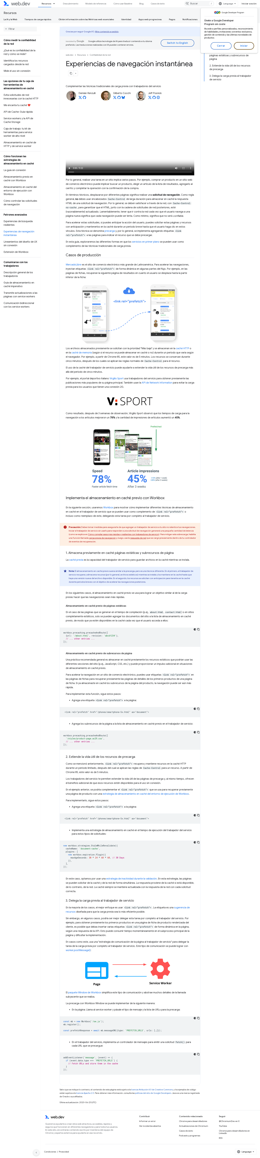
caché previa (76, 559)
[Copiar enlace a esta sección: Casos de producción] (103, 255)
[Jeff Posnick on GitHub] (154, 98)
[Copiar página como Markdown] (71, 73)
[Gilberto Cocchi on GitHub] (119, 98)
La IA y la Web (10, 19)
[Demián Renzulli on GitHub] (84, 98)
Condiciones (50, 1151)
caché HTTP (182, 348)
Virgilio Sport (117, 378)
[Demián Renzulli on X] (80, 98)
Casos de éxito (158, 3)
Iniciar (244, 45)
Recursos (46, 3)
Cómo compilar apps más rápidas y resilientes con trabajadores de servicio (123, 534)
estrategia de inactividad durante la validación (131, 878)
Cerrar (221, 45)
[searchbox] (20, 29)
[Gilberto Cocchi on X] (114, 98)
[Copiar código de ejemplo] (198, 629)
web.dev (69, 55)
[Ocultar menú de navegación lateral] (36, 1153)
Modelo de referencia (95, 3)
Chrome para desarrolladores (193, 1121)
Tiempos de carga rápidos (38, 19)
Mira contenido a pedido (106, 31)
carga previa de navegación (102, 538)
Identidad (126, 19)
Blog (141, 3)
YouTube (223, 1126)
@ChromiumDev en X (229, 1121)
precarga (110, 231)
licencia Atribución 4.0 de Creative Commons (152, 1089)
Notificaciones (190, 19)
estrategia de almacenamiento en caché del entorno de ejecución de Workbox (146, 793)
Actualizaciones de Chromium (193, 1126)
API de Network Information (157, 382)
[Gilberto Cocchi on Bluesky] (123, 98)
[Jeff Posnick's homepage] (158, 98)
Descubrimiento (70, 3)
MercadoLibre (73, 264)
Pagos (172, 19)
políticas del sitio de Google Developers (153, 1093)
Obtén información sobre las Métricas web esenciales (86, 19)
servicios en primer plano (145, 241)
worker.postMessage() (78, 950)
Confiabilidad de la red (100, 55)
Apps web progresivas (150, 19)
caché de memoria (81, 352)
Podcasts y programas (189, 1135)
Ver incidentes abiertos (150, 1126)
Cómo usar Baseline (122, 3)
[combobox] (199, 3)
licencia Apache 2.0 (85, 1093)
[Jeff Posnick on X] (150, 98)
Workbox (108, 507)
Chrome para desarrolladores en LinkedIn (234, 1132)
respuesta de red (138, 538)
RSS (221, 1138)
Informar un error (147, 1121)
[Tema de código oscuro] (195, 629)
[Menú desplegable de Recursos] (55, 3)
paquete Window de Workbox (84, 992)
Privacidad (64, 1151)
